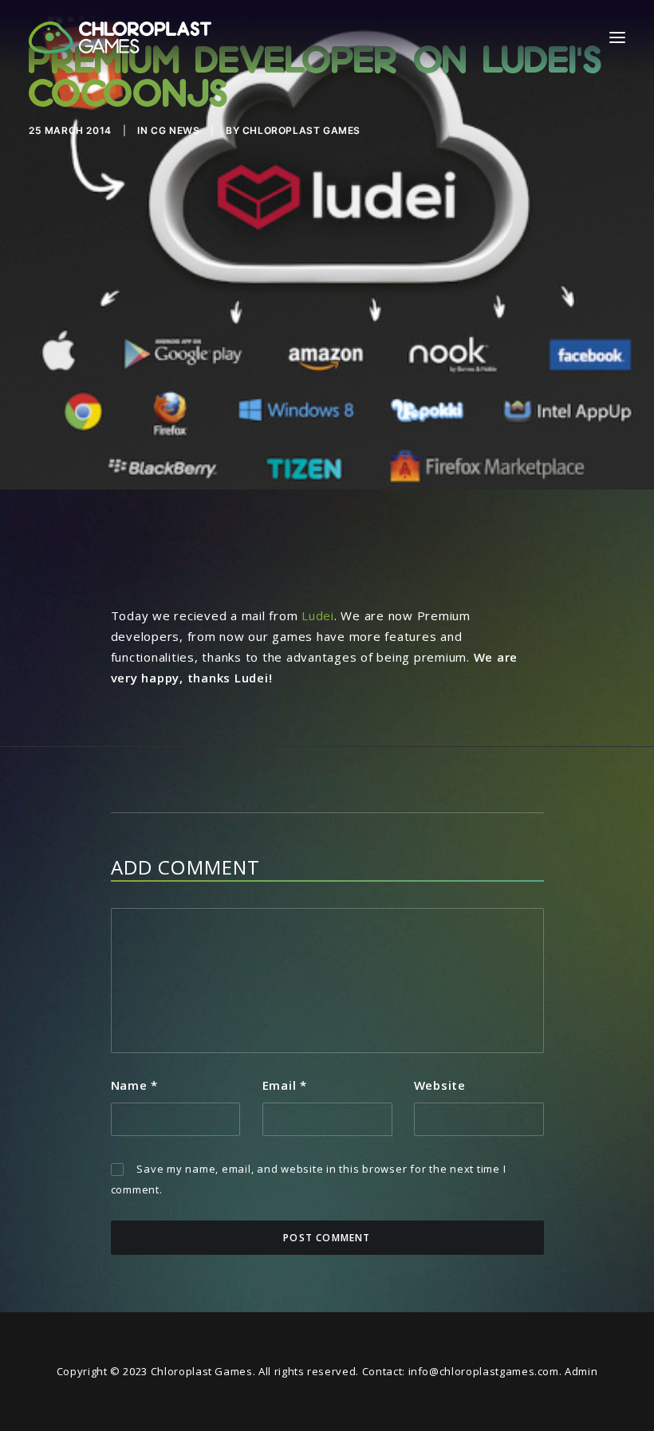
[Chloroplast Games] (120, 37)
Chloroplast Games (301, 130)
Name (135, 1085)
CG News (175, 130)
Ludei (317, 615)
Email (284, 1085)
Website (440, 1085)
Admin (581, 1371)
